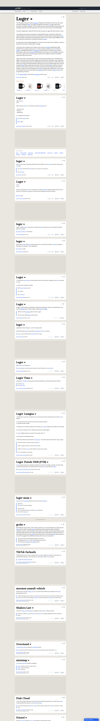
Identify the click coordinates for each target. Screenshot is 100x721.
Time (24, 385)
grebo (17, 544)
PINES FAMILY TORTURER (27, 562)
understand (20, 647)
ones (22, 229)
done (25, 106)
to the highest (35, 647)
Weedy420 (21, 318)
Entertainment (34, 11)
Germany (36, 23)
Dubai (33, 613)
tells (25, 663)
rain (61, 417)
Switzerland (36, 50)
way (21, 381)
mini (32, 591)
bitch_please (23, 514)
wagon (29, 591)
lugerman (24, 154)
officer (25, 74)
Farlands (28, 559)
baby (27, 449)
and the (22, 231)
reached (20, 559)
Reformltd (23, 617)
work (22, 384)
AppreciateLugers (22, 126)
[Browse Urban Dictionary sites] (19, 8)
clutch (42, 331)
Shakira (39, 613)
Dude (21, 168)
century (54, 466)
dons (25, 280)
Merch (63, 77)
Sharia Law (24, 611)
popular (48, 47)
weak (46, 309)
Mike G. (20, 174)
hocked (19, 249)
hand (23, 65)
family (59, 591)
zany (20, 368)
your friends (26, 501)
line (39, 596)
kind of (21, 288)
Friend (18, 666)
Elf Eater (22, 652)
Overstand (18, 652)
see (39, 555)
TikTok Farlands (19, 562)
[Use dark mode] (84, 8)
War (51, 65)
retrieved (25, 469)
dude (35, 705)
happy (30, 705)
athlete (24, 288)
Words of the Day (18, 11)
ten (25, 231)
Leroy (18, 650)
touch (35, 703)
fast (58, 280)
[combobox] (51, 8)
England (18, 50)
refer (44, 611)
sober (61, 701)
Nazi (29, 168)
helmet (28, 280)
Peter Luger (21, 251)
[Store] (82, 8)
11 (55, 650)
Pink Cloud (18, 710)
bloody (34, 542)
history (54, 70)
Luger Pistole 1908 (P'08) (40, 153)
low (43, 557)
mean (32, 534)
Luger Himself (24, 455)
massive (24, 118)
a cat (29, 365)
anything (22, 309)
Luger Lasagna (23, 153)
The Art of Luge (22, 198)
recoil (18, 465)
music (17, 529)
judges (43, 501)
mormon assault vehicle (20, 600)
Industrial (36, 597)
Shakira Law (18, 617)
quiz (32, 334)
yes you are (22, 294)
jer (21, 101)
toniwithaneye (23, 710)
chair (29, 315)
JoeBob (27, 472)
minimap (17, 672)
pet (23, 365)
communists (37, 74)
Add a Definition (75, 11)
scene (33, 529)
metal (28, 542)
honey (21, 505)
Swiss (29, 24)
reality (40, 703)
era (27, 381)
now (28, 613)
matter (23, 244)
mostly (22, 663)
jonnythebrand (21, 371)
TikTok (25, 559)
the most (49, 164)
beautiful (40, 70)
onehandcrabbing (22, 297)
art (59, 70)
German (22, 74)
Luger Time (49, 153)
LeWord (21, 672)
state (25, 227)
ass (19, 164)
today (34, 334)
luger (17, 153)
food (19, 365)
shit (38, 442)
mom (18, 501)
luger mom (30, 153)
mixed (29, 244)
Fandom (40, 11)
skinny (40, 309)
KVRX (26, 600)
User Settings (82, 11)
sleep (45, 426)
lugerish (61, 153)
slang (26, 331)
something (41, 106)
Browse (24, 11)
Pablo (18, 118)
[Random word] (78, 8)
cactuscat (21, 544)
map (18, 663)
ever (17, 166)
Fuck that (22, 172)
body (41, 227)
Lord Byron (21, 336)
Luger (17, 77)
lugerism (18, 154)
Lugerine (56, 153)
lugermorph (30, 154)
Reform (31, 611)
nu (26, 542)
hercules (19, 231)
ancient (54, 244)
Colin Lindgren (23, 388)
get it (52, 368)
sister (37, 650)
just (48, 368)
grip (62, 36)
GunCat (20, 77)
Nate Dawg (21, 234)
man (20, 334)
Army (45, 39)
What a (18, 121)
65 (50, 24)
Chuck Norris (37, 439)
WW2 (26, 381)
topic (25, 647)
